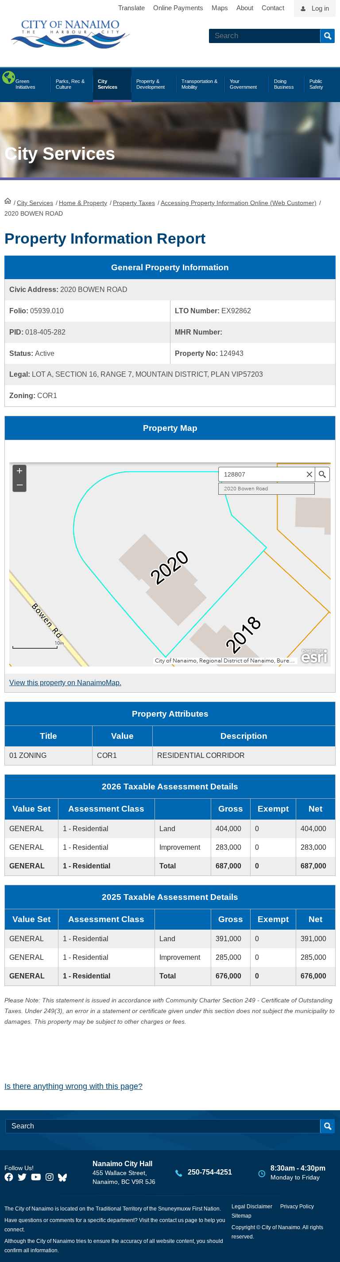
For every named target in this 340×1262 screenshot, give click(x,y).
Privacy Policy (297, 1206)
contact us (171, 1220)
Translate (131, 8)
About (244, 8)
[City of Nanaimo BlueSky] (64, 1177)
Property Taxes (134, 202)
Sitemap (241, 1216)
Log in (320, 8)
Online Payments (178, 8)
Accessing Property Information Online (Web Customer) (239, 202)
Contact (273, 8)
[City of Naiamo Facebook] (8, 1177)
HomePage (7, 200)
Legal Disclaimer (252, 1206)
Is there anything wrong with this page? (73, 1086)
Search (327, 36)
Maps (220, 8)
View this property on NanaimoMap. (65, 682)
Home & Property (83, 202)
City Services (35, 202)
